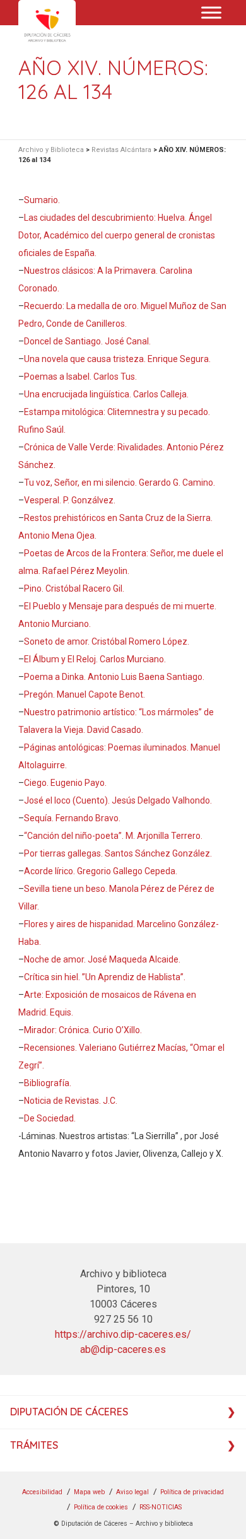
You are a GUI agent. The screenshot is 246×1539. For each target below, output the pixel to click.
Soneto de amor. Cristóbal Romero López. (106, 641)
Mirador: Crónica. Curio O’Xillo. (83, 1030)
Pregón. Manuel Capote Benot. (84, 694)
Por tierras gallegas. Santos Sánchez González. (118, 853)
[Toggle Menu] (211, 12)
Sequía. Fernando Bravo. (72, 818)
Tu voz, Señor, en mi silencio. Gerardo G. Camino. (119, 482)
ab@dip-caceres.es (123, 1349)
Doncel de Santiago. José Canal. (87, 341)
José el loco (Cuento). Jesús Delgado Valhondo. (118, 800)
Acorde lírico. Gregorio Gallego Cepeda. (100, 871)
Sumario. (42, 200)
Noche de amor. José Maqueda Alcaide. (102, 959)
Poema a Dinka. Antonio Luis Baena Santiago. (114, 677)
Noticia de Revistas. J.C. (70, 1101)
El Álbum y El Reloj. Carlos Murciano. (95, 659)
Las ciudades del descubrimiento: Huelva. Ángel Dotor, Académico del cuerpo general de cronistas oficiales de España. (116, 235)
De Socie (41, 1118)
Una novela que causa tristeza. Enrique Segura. (117, 359)
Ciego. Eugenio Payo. (65, 783)
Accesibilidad (42, 1492)
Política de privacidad (192, 1492)
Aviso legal (132, 1492)
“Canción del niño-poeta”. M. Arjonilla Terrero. (113, 836)
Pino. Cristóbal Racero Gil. (74, 588)
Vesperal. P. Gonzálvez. (69, 500)
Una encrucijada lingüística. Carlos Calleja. (106, 394)
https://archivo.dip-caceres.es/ (123, 1334)
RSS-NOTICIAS (160, 1507)
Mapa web (89, 1492)
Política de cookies (101, 1507)
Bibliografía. (47, 1083)
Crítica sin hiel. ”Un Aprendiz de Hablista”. (104, 977)
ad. (70, 1118)
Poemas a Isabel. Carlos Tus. (80, 377)
